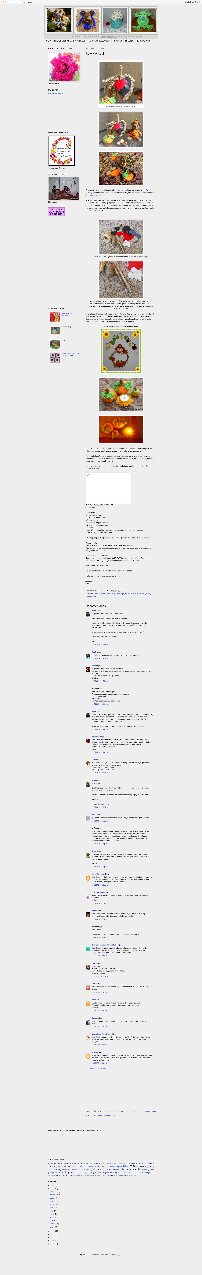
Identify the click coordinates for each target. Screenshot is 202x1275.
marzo (52, 1221)
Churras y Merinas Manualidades (104, 945)
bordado (108, 1163)
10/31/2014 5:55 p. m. (100, 919)
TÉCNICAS (117, 41)
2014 (53, 1189)
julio (52, 1208)
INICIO (48, 41)
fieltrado (91, 1166)
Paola (94, 963)
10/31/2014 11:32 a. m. (100, 704)
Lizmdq (94, 984)
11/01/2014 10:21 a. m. (100, 976)
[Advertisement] (121, 1090)
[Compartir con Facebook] (119, 590)
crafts (103, 594)
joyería (81, 1170)
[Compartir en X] (116, 590)
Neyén (94, 666)
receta (148, 594)
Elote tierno (65, 340)
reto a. (94, 596)
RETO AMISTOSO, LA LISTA (99, 41)
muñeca (145, 1170)
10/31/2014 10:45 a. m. (100, 658)
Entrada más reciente (94, 1111)
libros (87, 1170)
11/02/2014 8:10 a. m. (100, 1027)
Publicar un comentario (97, 1068)
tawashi (99, 1175)
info (55, 1169)
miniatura (112, 1170)
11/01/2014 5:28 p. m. (100, 992)
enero (52, 1227)
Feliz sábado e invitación (66, 314)
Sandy (94, 652)
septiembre (54, 1201)
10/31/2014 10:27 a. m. (100, 645)
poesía (90, 1173)
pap (152, 1169)
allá (121, 208)
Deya (94, 780)
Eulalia (148, 190)
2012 (53, 1234)
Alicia (94, 1000)
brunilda (95, 911)
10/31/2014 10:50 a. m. (100, 681)
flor (105, 1167)
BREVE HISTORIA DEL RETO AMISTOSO (69, 41)
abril (52, 1217)
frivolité (112, 1166)
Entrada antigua (150, 1111)
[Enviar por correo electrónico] (111, 590)
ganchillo (117, 594)
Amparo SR (96, 737)
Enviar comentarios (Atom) (106, 1115)
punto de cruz (110, 1173)
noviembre (54, 1195)
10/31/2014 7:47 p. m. (100, 937)
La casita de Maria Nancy (101, 1034)
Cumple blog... (66, 327)
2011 (53, 1237)
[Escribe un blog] (114, 590)
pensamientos (80, 1173)
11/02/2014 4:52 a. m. (100, 1011)
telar (115, 1175)
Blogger (118, 1255)
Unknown (95, 1052)
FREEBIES (129, 41)
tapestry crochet (90, 1175)
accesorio (97, 594)
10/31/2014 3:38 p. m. (100, 903)
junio (52, 1211)
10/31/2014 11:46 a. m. (100, 752)
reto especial (74, 1175)
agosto (53, 1204)
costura (136, 1163)
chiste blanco (118, 1163)
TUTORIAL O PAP (143, 41)
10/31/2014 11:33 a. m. (100, 729)
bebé (98, 1163)
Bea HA (95, 611)
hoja (49, 1170)
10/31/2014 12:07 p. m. (100, 807)
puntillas (99, 1173)
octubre (53, 1198)
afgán (65, 1163)
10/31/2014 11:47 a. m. (100, 773)
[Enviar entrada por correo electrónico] (107, 590)
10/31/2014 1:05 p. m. (100, 821)
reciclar (89, 596)
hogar (122, 594)
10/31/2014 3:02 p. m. (100, 867)
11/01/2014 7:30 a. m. (100, 956)
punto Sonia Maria (126, 1173)
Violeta (94, 815)
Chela (94, 851)
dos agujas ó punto (77, 1167)
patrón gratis (141, 594)
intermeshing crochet (69, 1170)
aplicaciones (88, 1163)
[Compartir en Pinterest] (122, 590)
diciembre (54, 1192)
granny (138, 1167)
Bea (94, 193)
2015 (53, 1186)
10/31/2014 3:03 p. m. (100, 885)
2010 (53, 1241)
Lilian (94, 760)
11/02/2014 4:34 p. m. (100, 1045)
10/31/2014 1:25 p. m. (100, 844)
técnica (107, 1175)
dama (50, 1166)
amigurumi (74, 1163)
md (126, 594)
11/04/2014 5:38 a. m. (100, 1063)
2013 (53, 1231)
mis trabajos (132, 594)
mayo (52, 1214)
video (121, 1175)
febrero (53, 1224)
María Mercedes (98, 874)
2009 (53, 1244)
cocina (127, 1163)
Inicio (123, 1111)
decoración (109, 594)
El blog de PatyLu (98, 892)
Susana (95, 1018)
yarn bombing (130, 1175)
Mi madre (103, 1170)
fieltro (98, 1167)
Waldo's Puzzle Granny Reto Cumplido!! (70, 354)
